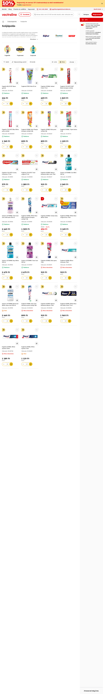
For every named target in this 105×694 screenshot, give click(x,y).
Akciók (4, 9)
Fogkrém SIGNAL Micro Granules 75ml (66, 261)
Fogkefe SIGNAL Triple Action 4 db (68, 130)
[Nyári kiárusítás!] (42, 198)
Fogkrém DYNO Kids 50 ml (28, 86)
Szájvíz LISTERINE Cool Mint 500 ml (68, 173)
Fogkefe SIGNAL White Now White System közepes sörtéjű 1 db (29, 217)
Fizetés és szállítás (20, 9)
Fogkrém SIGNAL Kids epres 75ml (49, 261)
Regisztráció (97, 14)
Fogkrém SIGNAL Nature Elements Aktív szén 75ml (48, 173)
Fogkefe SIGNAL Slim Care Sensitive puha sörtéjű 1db (29, 304)
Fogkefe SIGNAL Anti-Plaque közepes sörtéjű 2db (29, 130)
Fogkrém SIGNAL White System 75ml (28, 347)
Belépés (86, 14)
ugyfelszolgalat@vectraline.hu (61, 9)
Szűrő (7, 62)
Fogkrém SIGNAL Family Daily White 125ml (49, 216)
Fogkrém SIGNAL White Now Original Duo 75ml (68, 216)
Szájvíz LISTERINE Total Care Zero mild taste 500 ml (10, 216)
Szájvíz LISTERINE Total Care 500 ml (29, 261)
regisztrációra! (26, 5)
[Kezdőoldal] (3, 21)
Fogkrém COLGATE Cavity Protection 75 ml (9, 173)
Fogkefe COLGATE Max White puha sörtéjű (10, 130)
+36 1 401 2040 (43, 9)
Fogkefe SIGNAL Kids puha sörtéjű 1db (48, 130)
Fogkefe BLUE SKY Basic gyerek (9, 87)
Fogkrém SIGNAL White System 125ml (8, 347)
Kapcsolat (31, 9)
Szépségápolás (12, 21)
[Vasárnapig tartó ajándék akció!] (3, 69)
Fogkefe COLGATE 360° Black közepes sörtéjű (67, 87)
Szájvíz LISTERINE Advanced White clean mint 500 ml (10, 304)
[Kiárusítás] (62, 202)
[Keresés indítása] (35, 14)
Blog (10, 9)
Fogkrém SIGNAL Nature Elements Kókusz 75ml (48, 304)
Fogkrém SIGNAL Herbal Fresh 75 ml (47, 87)
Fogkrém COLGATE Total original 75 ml (28, 173)
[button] (54, 62)
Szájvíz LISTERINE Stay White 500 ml (10, 261)
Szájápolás (24, 21)
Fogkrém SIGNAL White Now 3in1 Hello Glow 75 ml (68, 304)
